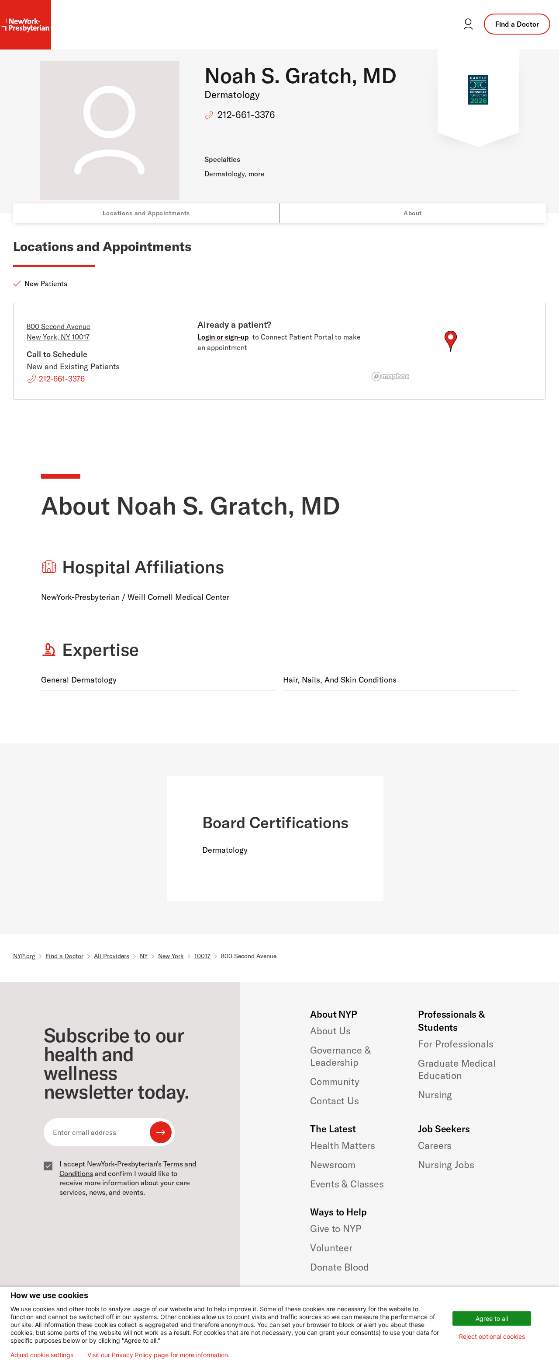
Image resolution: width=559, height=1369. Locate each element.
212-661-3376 (246, 115)
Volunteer (331, 1248)
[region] (450, 351)
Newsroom (332, 1165)
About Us (330, 1031)
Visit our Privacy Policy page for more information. (158, 1354)
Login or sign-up (223, 337)
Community (334, 1081)
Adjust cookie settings (41, 1354)
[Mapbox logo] (390, 376)
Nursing (435, 1095)
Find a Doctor (517, 24)
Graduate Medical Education (456, 1069)
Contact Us (334, 1101)
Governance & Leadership (340, 1056)
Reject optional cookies (492, 1336)
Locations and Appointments (146, 213)
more (256, 173)
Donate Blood (339, 1267)
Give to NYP (335, 1228)
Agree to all (492, 1318)
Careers (435, 1145)
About (413, 213)
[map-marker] (451, 341)
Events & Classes (346, 1184)
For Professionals (455, 1044)
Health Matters (342, 1145)
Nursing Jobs (446, 1165)
